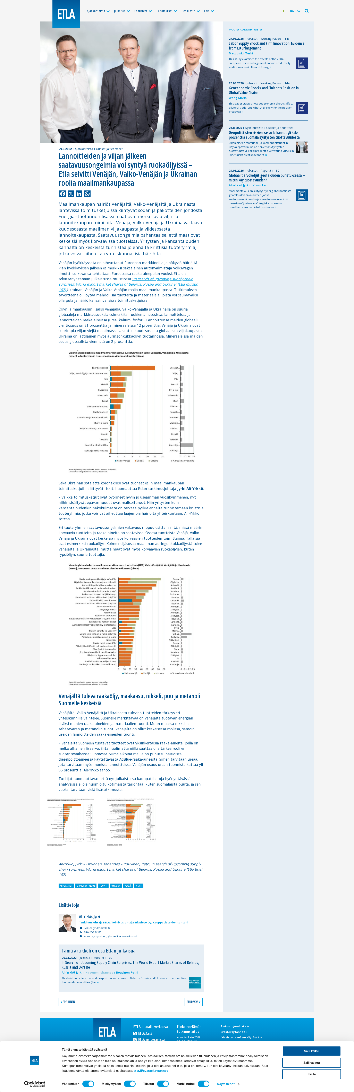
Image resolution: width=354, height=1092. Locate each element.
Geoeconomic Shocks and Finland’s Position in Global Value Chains (264, 90)
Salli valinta (311, 1062)
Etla (206, 11)
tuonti (103, 885)
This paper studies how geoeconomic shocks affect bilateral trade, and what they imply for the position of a (261, 108)
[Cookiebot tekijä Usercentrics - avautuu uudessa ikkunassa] (35, 1084)
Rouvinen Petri (127, 972)
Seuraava (192, 1002)
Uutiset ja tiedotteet (109, 149)
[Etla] (66, 14)
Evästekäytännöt (233, 1032)
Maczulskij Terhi (241, 53)
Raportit (266, 170)
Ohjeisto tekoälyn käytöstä (240, 1037)
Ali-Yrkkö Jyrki (72, 972)
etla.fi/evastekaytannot (151, 1070)
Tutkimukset (164, 11)
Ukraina (115, 885)
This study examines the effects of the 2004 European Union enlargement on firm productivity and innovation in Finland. (259, 63)
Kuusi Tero (260, 185)
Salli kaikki (311, 1051)
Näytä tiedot (225, 1084)
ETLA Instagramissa (151, 1039)
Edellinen (69, 1002)
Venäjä (128, 885)
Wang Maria (238, 98)
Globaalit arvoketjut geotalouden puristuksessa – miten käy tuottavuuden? (267, 177)
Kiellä (312, 1074)
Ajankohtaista (96, 11)
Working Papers (271, 39)
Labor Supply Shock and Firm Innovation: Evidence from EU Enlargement (266, 46)
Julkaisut (119, 11)
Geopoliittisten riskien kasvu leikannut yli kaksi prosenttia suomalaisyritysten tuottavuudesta (264, 135)
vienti (139, 885)
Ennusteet (140, 11)
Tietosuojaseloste (234, 1026)
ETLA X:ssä (145, 1033)
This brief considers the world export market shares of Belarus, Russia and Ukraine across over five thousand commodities (124, 980)
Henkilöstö (188, 11)
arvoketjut (66, 885)
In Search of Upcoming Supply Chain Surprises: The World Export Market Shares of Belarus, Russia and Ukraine (130, 965)
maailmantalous (86, 885)
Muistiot (98, 958)
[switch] (130, 1084)
